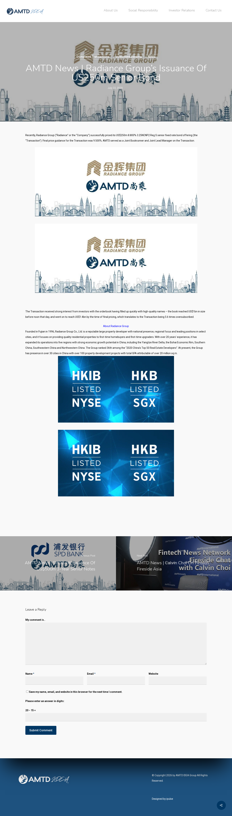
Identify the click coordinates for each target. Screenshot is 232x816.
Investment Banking (129, 56)
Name (29, 673)
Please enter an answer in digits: (44, 701)
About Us (111, 10)
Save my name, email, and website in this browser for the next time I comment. (75, 691)
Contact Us (213, 10)
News (152, 56)
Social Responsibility (143, 10)
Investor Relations (182, 10)
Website (153, 673)
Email (91, 673)
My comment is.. (35, 619)
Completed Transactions (92, 56)
